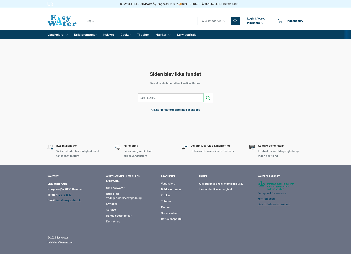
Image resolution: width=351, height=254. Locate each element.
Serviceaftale (187, 34)
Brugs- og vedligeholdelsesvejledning (124, 195)
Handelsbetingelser (119, 215)
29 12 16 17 (65, 194)
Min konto (253, 22)
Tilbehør (143, 34)
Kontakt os (113, 221)
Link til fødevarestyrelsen (274, 204)
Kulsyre (108, 34)
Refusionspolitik (171, 218)
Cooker (125, 34)
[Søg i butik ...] (208, 97)
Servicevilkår (169, 213)
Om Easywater (115, 187)
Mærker (161, 34)
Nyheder (111, 203)
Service (111, 209)
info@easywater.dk (68, 200)
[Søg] (235, 21)
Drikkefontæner (85, 34)
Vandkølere (56, 34)
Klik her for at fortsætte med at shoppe (175, 109)
